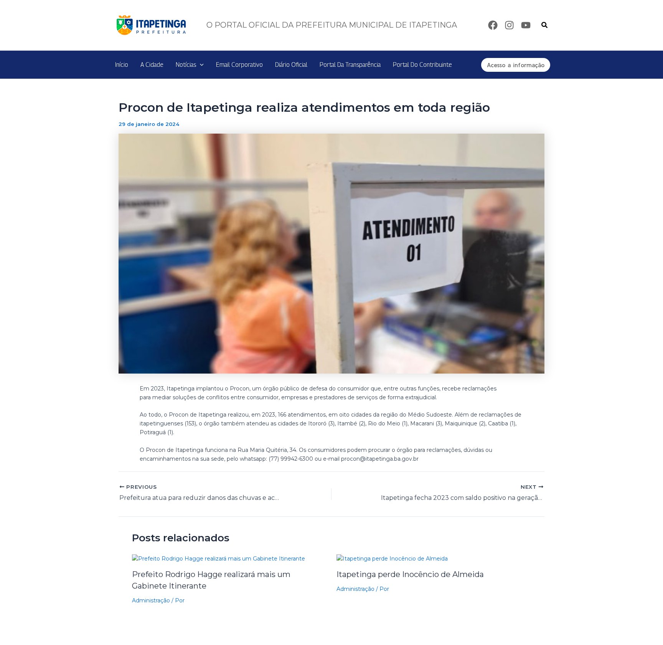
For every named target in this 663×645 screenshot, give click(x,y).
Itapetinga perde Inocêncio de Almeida (410, 574)
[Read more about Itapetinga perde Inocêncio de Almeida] (392, 558)
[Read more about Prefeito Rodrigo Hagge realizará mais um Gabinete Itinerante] (218, 558)
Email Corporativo (239, 64)
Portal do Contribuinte (422, 64)
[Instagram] (509, 25)
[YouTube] (526, 25)
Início (121, 64)
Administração (151, 600)
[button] (544, 25)
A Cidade (151, 64)
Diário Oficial (291, 64)
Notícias (186, 64)
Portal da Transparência (350, 64)
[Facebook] (493, 25)
